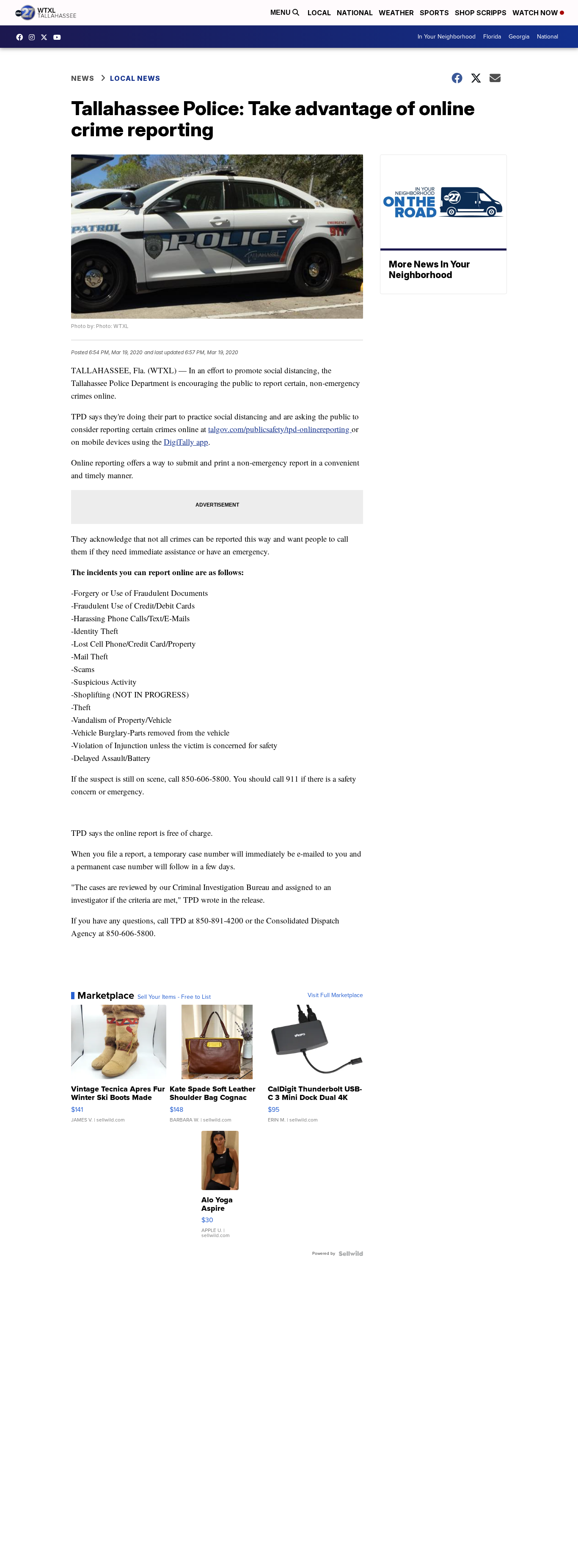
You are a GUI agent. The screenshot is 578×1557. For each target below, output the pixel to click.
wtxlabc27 (34, 37)
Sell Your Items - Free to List (174, 997)
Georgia (519, 36)
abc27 (46, 37)
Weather (396, 12)
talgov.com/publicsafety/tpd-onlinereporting (280, 429)
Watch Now (536, 12)
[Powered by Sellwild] (351, 1254)
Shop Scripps (480, 12)
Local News (135, 78)
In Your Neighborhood (447, 36)
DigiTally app (186, 441)
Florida (492, 36)
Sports (434, 12)
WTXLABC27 (21, 37)
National (355, 12)
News (82, 78)
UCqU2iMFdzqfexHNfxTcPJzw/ (59, 37)
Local (319, 12)
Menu (281, 12)
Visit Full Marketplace (335, 995)
